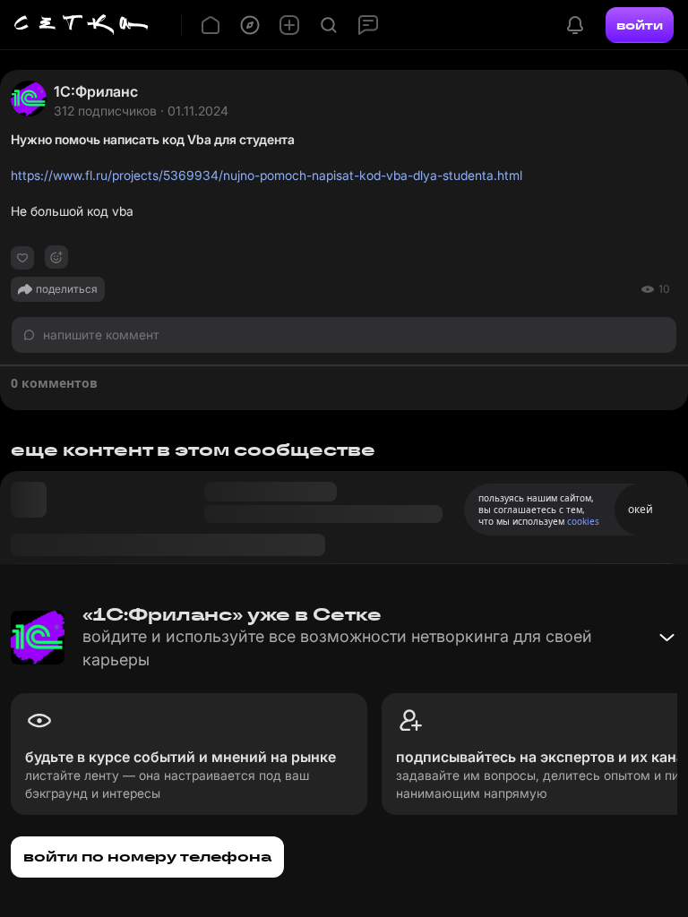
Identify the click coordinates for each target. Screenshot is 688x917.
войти (639, 25)
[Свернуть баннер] (666, 637)
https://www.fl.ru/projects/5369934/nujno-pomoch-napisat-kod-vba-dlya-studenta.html (266, 175)
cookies (583, 521)
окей (640, 509)
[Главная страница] (81, 25)
